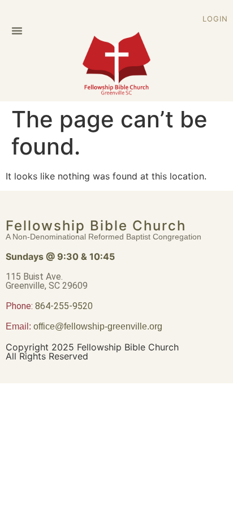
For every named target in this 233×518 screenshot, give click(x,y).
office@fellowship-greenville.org (97, 326)
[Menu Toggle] (17, 30)
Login (215, 18)
